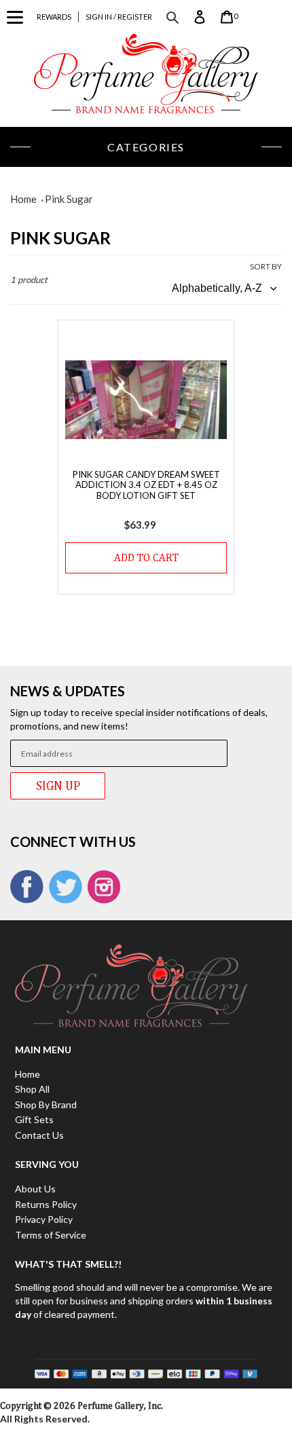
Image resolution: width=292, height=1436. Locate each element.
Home (23, 199)
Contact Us (39, 1135)
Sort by (266, 266)
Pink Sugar (69, 199)
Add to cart (146, 557)
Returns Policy (46, 1204)
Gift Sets (34, 1119)
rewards (54, 16)
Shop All (32, 1089)
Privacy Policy (44, 1219)
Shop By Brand (46, 1104)
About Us (35, 1188)
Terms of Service (50, 1235)
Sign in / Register (119, 16)
